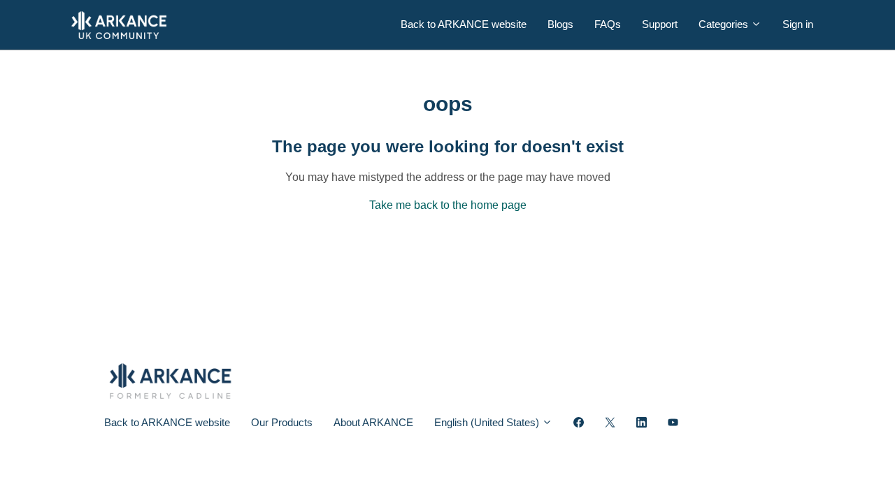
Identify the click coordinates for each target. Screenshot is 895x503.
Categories (725, 24)
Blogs (560, 24)
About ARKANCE (373, 422)
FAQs (607, 24)
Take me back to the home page (448, 205)
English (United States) (488, 422)
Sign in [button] (797, 24)
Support (660, 24)
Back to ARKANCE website (464, 24)
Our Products (282, 422)
